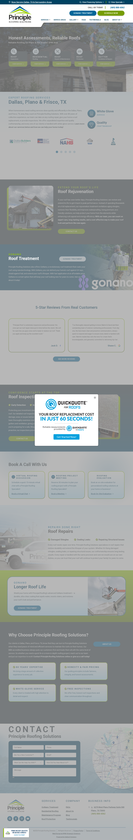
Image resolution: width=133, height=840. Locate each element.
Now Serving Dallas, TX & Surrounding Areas (31, 2)
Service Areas (60, 20)
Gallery (73, 20)
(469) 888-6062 (117, 7)
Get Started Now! (66, 436)
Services (45, 20)
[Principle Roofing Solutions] (20, 14)
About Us (116, 20)
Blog (106, 20)
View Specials (117, 2)
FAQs (84, 20)
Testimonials (95, 20)
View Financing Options (92, 2)
